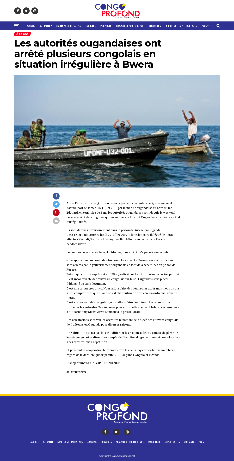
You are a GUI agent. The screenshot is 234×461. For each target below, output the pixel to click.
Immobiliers (154, 25)
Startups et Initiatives (68, 25)
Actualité (45, 25)
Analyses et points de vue (129, 25)
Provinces (105, 25)
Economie (91, 25)
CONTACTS (191, 25)
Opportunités (173, 25)
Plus (204, 25)
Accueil (31, 25)
